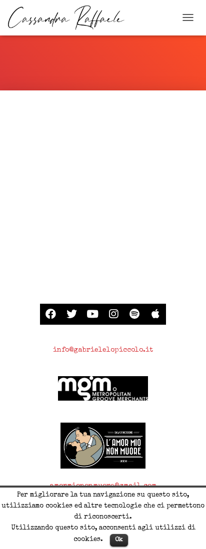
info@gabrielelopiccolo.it (103, 350)
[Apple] (155, 314)
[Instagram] (113, 314)
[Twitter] (71, 314)
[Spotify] (134, 314)
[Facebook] (50, 314)
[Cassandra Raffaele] (70, 17)
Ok (119, 540)
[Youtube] (92, 314)
